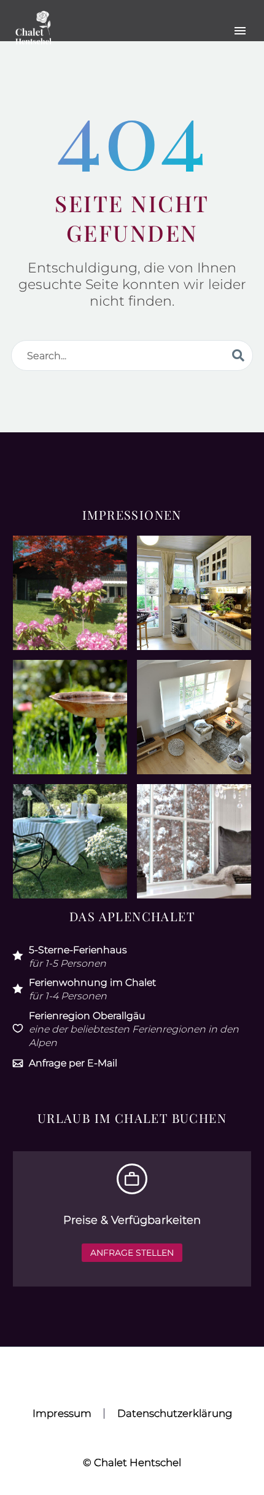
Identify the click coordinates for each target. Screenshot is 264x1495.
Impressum (62, 1413)
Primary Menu (240, 31)
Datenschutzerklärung (174, 1413)
